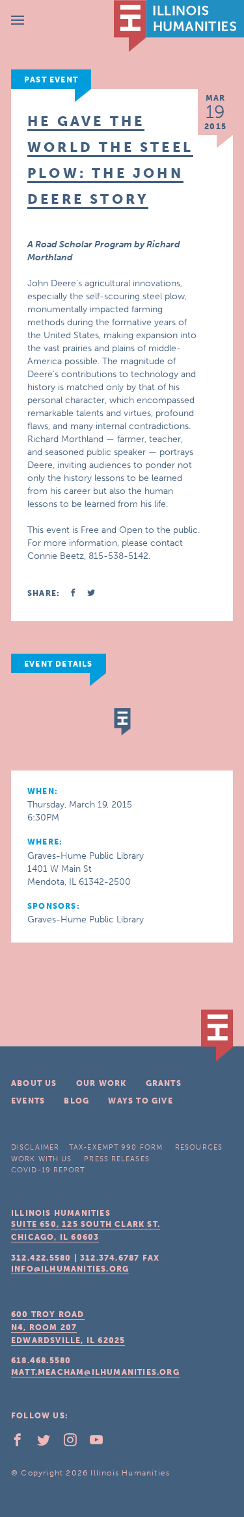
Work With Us (41, 1159)
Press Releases (116, 1159)
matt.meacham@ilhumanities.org (95, 1372)
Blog (76, 1100)
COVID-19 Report (48, 1170)
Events (28, 1100)
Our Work (101, 1083)
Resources (199, 1147)
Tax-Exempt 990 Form (116, 1147)
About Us (34, 1083)
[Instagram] (75, 1443)
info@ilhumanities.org (70, 1269)
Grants (164, 1083)
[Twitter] (49, 1443)
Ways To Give (140, 1100)
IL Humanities (179, 26)
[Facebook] (22, 1443)
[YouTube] (101, 1443)
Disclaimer (35, 1147)
